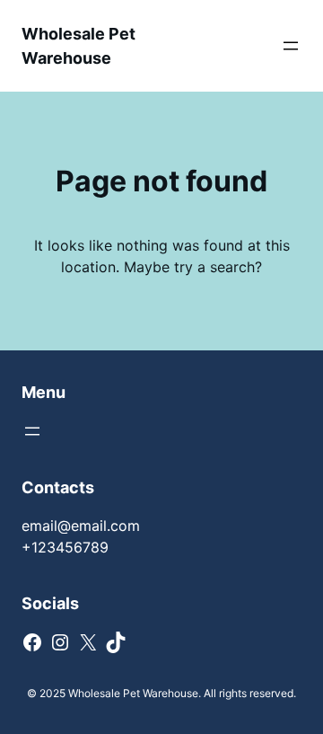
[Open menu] (290, 46)
